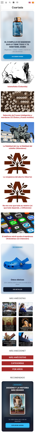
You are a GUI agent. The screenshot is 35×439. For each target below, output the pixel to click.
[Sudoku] (13, 2)
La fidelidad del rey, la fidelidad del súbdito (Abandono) (17, 147)
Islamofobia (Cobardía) (17, 87)
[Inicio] (6, 2)
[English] (29, 2)
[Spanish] (33, 2)
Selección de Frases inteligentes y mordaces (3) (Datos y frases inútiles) (17, 116)
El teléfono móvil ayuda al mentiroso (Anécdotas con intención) (17, 237)
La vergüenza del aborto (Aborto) (17, 177)
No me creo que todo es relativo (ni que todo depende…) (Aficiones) (17, 207)
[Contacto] (17, 2)
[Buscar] (9, 2)
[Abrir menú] (2, 2)
